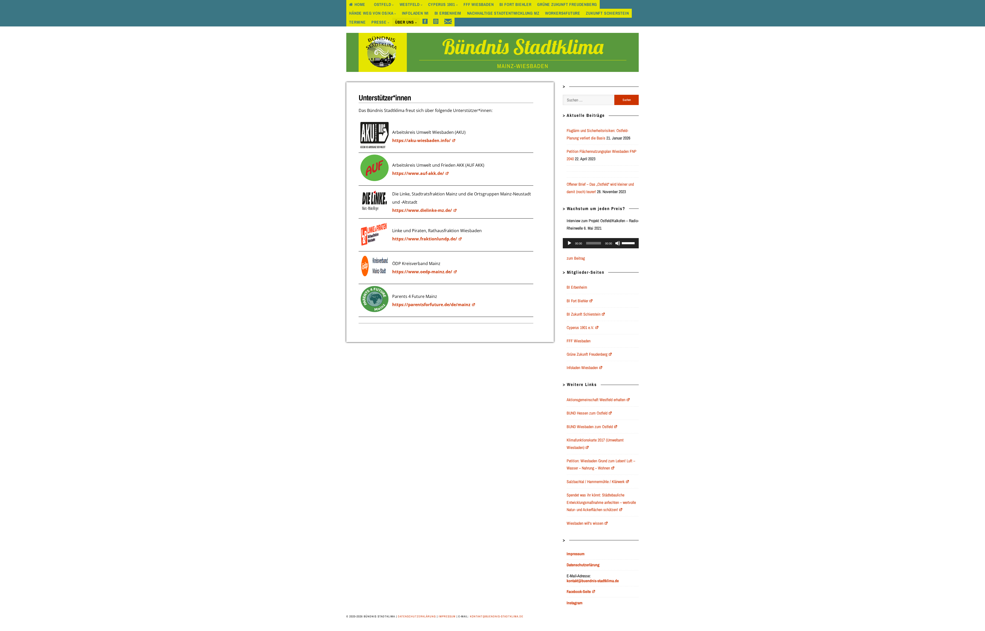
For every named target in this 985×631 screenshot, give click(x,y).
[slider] (629, 242)
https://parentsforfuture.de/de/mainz (431, 304)
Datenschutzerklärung (417, 616)
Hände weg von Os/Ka (371, 13)
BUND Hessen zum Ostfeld (587, 413)
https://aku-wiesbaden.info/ (421, 140)
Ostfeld (382, 4)
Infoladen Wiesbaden (582, 367)
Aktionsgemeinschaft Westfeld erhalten (596, 399)
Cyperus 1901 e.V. (580, 327)
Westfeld (410, 4)
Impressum (447, 616)
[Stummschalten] (617, 243)
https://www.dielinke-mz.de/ (422, 210)
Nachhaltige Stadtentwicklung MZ (503, 13)
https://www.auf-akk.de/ (418, 173)
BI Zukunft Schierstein (583, 314)
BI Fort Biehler (515, 4)
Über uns (404, 22)
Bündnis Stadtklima (522, 46)
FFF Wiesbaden (479, 4)
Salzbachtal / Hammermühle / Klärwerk (596, 481)
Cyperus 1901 (441, 4)
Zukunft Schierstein (607, 13)
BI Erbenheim (448, 13)
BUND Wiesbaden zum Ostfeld (590, 426)
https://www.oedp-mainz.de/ (422, 272)
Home (359, 4)
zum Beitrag (576, 258)
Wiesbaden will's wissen (585, 523)
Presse (379, 22)
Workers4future (562, 13)
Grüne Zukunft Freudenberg (567, 4)
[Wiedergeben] (569, 243)
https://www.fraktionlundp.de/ (424, 239)
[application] (601, 243)
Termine (357, 22)
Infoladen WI (415, 13)
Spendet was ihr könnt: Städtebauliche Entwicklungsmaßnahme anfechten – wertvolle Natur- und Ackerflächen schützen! (601, 502)
